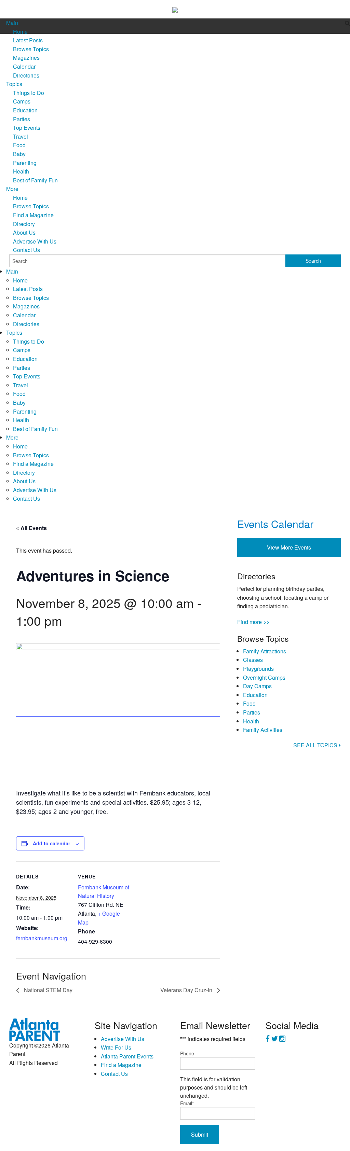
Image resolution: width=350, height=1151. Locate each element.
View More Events (289, 547)
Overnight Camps (264, 677)
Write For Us (116, 1047)
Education (25, 110)
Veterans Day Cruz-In (187, 990)
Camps (21, 101)
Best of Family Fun (35, 180)
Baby (19, 154)
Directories (26, 75)
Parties (21, 119)
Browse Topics (31, 49)
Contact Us (26, 250)
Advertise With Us (34, 241)
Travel (20, 136)
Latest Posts (28, 40)
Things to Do (28, 93)
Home (20, 32)
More (12, 189)
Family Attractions (264, 651)
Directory (24, 224)
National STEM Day (47, 990)
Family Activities (262, 730)
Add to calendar (51, 843)
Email (187, 1103)
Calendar (24, 66)
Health (21, 171)
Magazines (26, 57)
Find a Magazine (33, 215)
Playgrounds (258, 668)
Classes (253, 660)
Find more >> (253, 622)
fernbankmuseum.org (41, 938)
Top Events (26, 127)
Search (313, 260)
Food (19, 145)
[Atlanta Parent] (34, 1028)
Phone (187, 1053)
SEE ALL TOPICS (316, 745)
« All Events (31, 528)
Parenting (25, 163)
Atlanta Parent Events (127, 1056)
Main (12, 23)
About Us (24, 232)
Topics (14, 84)
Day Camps (257, 686)
